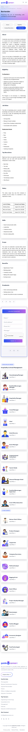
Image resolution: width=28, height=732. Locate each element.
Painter (3, 688)
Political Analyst (14, 566)
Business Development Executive (9, 684)
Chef (10, 421)
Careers (7, 6)
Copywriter (12, 542)
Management (4, 704)
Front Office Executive (16, 502)
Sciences (3, 706)
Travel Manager (14, 410)
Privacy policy (6, 730)
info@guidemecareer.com (7, 715)
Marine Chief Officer (15, 519)
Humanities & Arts (5, 702)
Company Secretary (15, 554)
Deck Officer (13, 589)
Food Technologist (14, 647)
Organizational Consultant (13, 456)
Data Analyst (13, 612)
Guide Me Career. (16, 725)
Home (2, 6)
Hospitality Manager (15, 398)
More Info (21, 28)
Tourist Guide (13, 468)
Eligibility (20, 24)
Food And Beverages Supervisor (15, 491)
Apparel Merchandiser (6, 686)
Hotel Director (13, 433)
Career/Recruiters (8, 28)
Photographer (4, 682)
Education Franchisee (6, 693)
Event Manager (13, 444)
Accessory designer (15, 635)
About (7, 24)
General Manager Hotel (16, 479)
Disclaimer (22, 730)
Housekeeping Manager (16, 375)
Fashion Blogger (14, 624)
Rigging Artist (13, 577)
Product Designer (14, 531)
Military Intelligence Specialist (8, 691)
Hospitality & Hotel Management (8, 8)
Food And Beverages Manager (15, 386)
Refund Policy (15, 730)
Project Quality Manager (16, 600)
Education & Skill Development (8, 708)
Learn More (11, 377)
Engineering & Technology (7, 699)
